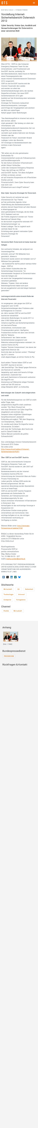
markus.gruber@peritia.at (15, 559)
